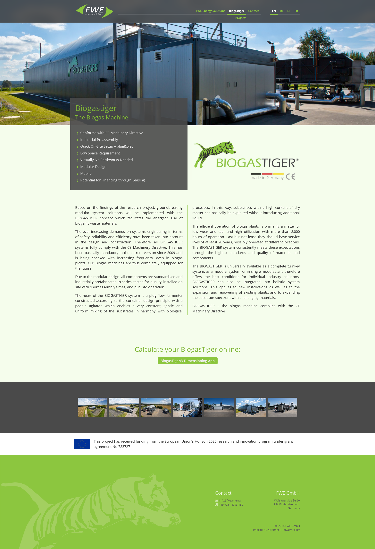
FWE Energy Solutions (210, 11)
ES (288, 11)
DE (281, 11)
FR (296, 11)
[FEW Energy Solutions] (94, 17)
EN (274, 11)
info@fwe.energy (229, 500)
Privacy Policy (291, 530)
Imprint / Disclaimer (266, 530)
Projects (240, 18)
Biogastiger (236, 11)
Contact (253, 11)
